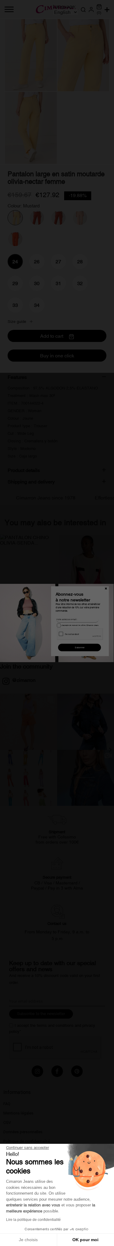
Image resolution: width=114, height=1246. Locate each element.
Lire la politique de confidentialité (33, 1220)
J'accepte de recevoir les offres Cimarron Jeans (79, 625)
